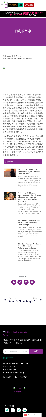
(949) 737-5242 (9, 369)
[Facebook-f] (13, 410)
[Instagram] (19, 410)
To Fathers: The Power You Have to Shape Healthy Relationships (29, 222)
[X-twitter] (7, 410)
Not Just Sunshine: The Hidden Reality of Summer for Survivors (29, 171)
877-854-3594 (21, 15)
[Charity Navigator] (18, 391)
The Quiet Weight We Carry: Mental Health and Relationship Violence (29, 246)
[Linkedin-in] (24, 410)
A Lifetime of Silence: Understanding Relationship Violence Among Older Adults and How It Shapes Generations (29, 197)
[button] (2, 3)
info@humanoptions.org (13, 372)
